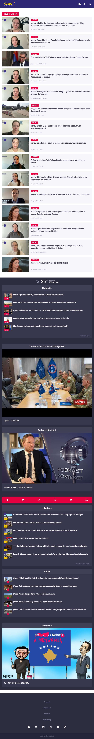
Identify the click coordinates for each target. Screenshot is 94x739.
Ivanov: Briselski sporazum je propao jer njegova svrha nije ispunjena (47, 144)
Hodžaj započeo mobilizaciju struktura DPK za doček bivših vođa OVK (47, 296)
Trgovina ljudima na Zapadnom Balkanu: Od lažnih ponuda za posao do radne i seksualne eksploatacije (47, 548)
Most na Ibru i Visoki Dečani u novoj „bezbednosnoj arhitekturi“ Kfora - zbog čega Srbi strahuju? (47, 517)
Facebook (7, 500)
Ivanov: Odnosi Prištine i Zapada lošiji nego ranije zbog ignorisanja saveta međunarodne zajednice (47, 41)
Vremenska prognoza (79, 4)
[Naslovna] (9, 4)
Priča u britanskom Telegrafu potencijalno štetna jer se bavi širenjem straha (47, 161)
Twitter (23, 500)
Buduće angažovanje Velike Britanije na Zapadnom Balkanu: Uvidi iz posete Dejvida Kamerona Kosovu (47, 213)
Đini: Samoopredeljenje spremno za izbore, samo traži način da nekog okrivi (47, 328)
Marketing (47, 719)
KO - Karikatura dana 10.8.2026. (47, 657)
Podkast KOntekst (47, 430)
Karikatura (47, 625)
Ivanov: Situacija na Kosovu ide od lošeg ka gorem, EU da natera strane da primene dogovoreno (47, 93)
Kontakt (47, 714)
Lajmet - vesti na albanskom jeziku (47, 346)
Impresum (47, 708)
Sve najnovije (84, 336)
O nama (47, 702)
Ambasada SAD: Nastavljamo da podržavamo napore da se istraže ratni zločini (47, 320)
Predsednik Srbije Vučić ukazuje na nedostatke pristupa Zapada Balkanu (47, 58)
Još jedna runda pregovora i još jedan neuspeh (47, 264)
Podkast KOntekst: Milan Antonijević (47, 462)
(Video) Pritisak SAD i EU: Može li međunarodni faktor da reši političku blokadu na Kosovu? (47, 580)
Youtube (71, 500)
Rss (86, 500)
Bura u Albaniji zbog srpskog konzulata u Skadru (47, 540)
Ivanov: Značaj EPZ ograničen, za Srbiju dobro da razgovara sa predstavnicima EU (47, 127)
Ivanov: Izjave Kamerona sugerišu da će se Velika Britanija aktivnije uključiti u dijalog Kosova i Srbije (47, 230)
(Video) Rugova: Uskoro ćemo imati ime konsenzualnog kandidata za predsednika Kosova (47, 588)
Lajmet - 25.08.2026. (47, 387)
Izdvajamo (47, 508)
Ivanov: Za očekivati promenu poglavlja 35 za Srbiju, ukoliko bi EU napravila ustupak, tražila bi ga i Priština (47, 247)
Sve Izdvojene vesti (82, 564)
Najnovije (47, 288)
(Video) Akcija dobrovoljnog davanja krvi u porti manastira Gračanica (47, 604)
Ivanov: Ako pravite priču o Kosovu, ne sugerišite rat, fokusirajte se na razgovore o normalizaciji (47, 178)
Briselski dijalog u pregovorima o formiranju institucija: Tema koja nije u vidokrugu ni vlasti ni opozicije (47, 556)
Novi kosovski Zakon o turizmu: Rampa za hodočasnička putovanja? (47, 524)
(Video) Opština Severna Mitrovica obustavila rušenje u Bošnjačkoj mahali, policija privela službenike (47, 612)
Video (47, 571)
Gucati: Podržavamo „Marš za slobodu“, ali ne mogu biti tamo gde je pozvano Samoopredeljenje (47, 312)
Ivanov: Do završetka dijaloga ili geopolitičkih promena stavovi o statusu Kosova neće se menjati (47, 76)
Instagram (39, 500)
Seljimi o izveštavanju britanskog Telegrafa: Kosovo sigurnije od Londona (47, 196)
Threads (55, 500)
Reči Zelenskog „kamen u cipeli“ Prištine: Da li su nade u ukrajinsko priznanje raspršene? (47, 532)
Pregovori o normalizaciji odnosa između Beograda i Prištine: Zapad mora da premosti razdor (47, 110)
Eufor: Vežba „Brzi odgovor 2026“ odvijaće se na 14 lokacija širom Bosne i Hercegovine (47, 304)
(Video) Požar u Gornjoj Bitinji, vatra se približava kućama (47, 596)
